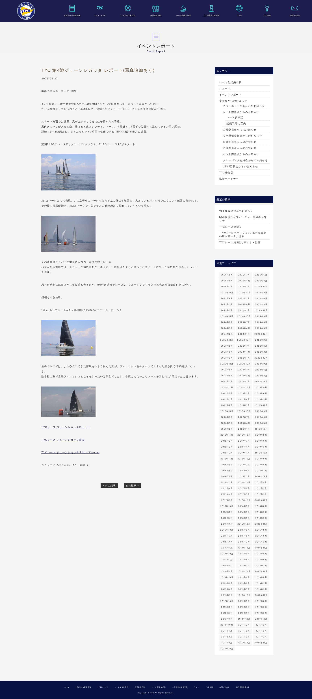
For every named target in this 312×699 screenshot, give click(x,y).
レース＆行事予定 (128, 15)
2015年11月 (261, 524)
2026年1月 (244, 286)
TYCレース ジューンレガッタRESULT (65, 427)
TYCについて (100, 15)
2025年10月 (244, 292)
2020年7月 (244, 417)
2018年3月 (261, 470)
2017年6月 (244, 488)
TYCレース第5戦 (230, 226)
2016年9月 (244, 506)
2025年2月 (227, 310)
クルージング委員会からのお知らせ (245, 160)
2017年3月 (244, 494)
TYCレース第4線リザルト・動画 (240, 242)
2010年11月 (261, 642)
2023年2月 (227, 358)
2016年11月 (261, 500)
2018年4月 (244, 470)
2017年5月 (261, 488)
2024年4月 (244, 328)
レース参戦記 (234, 117)
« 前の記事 (109, 485)
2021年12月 (261, 381)
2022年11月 (226, 363)
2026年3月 (261, 280)
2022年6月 (261, 369)
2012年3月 (244, 613)
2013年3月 (244, 589)
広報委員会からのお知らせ (239, 129)
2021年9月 (261, 387)
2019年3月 (261, 447)
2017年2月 (261, 494)
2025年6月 (261, 298)
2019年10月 (243, 435)
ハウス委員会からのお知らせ (241, 154)
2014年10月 (226, 553)
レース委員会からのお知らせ (241, 112)
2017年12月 (261, 476)
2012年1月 (227, 619)
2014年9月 (244, 553)
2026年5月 (227, 280)
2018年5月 (227, 470)
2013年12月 (243, 571)
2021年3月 (261, 399)
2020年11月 (226, 411)
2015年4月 (227, 541)
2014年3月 (244, 565)
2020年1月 (244, 429)
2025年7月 (244, 298)
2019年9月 (261, 435)
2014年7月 (227, 559)
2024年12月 (261, 310)
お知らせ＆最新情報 (72, 15)
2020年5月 (227, 423)
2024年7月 (244, 322)
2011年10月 (226, 625)
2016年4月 (227, 518)
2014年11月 (261, 547)
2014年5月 (261, 559)
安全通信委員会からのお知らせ (242, 135)
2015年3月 (244, 541)
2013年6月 (244, 583)
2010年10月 (226, 648)
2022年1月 (244, 381)
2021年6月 (261, 393)
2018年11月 (226, 458)
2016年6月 (244, 512)
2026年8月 (227, 274)
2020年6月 (261, 417)
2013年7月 (227, 583)
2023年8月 (227, 346)
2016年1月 (227, 524)
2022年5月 (227, 375)
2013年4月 (227, 589)
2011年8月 (261, 625)
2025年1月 (244, 310)
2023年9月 (261, 340)
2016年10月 (226, 506)
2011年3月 (244, 636)
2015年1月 (227, 547)
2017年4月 (227, 494)
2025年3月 (261, 304)
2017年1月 (227, 500)
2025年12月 (261, 286)
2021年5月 (227, 399)
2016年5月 (261, 512)
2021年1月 (244, 405)
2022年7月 (244, 369)
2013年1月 (227, 595)
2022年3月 (261, 375)
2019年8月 (227, 441)
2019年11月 (226, 435)
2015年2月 (261, 541)
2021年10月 (243, 387)
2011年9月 (244, 625)
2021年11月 (226, 387)
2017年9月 (261, 482)
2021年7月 (244, 393)
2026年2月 (227, 286)
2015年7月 (227, 536)
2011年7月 (227, 630)
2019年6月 (261, 441)
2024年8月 (227, 322)
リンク (239, 15)
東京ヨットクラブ (26, 11)
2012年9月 (244, 601)
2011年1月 (227, 642)
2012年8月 (261, 601)
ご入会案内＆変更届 (211, 15)
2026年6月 (261, 274)
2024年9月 (261, 316)
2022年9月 (261, 363)
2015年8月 (261, 530)
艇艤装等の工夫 (236, 123)
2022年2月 (227, 381)
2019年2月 (227, 452)
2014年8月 (261, 553)
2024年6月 (261, 322)
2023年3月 (261, 352)
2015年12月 (243, 524)
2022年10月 (244, 363)
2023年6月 (261, 346)
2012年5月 (261, 607)
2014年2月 (261, 565)
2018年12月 (261, 452)
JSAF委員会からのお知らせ (240, 166)
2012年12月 (243, 595)
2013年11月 (261, 571)
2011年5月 (261, 630)
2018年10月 (243, 458)
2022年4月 (244, 375)
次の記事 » (132, 485)
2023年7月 (244, 346)
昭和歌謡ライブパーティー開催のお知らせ (243, 219)
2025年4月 (244, 304)
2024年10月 (244, 316)
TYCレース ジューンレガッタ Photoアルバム (70, 452)
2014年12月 (243, 547)
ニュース (224, 88)
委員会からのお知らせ (233, 100)
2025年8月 (227, 298)
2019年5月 (227, 447)
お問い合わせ (294, 15)
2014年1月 (227, 571)
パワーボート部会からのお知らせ (244, 105)
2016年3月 (244, 518)
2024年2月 (227, 334)
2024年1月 (244, 334)
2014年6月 (244, 559)
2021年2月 (227, 405)
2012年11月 (261, 595)
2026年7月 (244, 274)
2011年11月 (261, 619)
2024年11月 (226, 316)
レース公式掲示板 (230, 82)
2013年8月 (261, 577)
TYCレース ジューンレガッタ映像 (63, 439)
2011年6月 (244, 630)
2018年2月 (227, 476)
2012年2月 (261, 613)
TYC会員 (267, 15)
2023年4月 (244, 352)
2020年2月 (227, 429)
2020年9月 (261, 411)
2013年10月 (226, 577)
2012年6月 (244, 607)
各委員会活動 (155, 15)
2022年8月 (227, 369)
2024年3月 (261, 328)
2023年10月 (244, 340)
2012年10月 (226, 601)
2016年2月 (261, 518)
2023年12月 (261, 334)
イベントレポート (230, 94)
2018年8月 (227, 464)
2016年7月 (227, 512)
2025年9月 (261, 292)
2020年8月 (227, 417)
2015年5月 (261, 536)
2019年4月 (244, 447)
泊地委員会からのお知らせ (239, 147)
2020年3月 (261, 423)
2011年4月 (227, 636)
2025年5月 (227, 304)
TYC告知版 (226, 172)
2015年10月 (226, 530)
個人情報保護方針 (243, 687)
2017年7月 (227, 488)
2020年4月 (244, 423)
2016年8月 (261, 506)
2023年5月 (227, 352)
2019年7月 (244, 441)
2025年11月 (226, 292)
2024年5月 (227, 328)
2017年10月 (244, 482)
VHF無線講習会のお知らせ (236, 210)
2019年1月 (244, 452)
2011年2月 (261, 636)
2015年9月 (244, 530)
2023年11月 (226, 340)
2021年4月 (244, 399)
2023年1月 (244, 358)
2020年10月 (244, 411)
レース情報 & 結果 (183, 15)
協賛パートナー (229, 178)
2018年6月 (261, 464)
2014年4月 (227, 565)
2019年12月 (261, 429)
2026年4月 (244, 280)
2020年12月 (261, 405)
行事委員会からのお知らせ (239, 141)
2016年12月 (243, 500)
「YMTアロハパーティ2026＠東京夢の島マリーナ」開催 (242, 234)
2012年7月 (227, 607)
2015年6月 (244, 536)
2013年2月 (261, 589)
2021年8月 (227, 393)
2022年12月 (261, 358)
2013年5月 (261, 583)
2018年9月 (261, 458)
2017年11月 (227, 482)
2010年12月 (243, 642)
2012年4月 (227, 613)
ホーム (66, 687)
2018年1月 (244, 476)
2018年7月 (244, 464)
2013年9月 (244, 577)
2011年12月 (244, 619)
